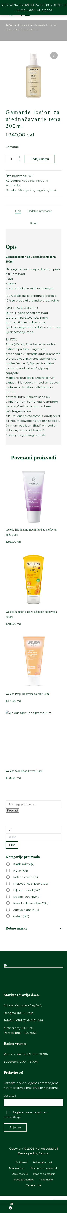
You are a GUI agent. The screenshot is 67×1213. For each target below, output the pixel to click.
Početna (11, 25)
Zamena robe (33, 1185)
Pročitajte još (33, 688)
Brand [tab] (33, 223)
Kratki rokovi (23, 864)
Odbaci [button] (47, 10)
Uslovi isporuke (20, 1173)
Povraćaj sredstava (24, 1179)
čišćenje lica (26, 190)
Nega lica (28, 180)
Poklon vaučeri (25, 877)
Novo (20, 870)
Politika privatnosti (42, 1162)
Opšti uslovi (21, 1162)
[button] (54, 55)
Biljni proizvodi (27, 890)
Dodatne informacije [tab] (40, 211)
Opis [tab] (18, 211)
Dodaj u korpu (40, 158)
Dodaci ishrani (26, 896)
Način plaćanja (16, 1167)
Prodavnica (25, 25)
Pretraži (12, 810)
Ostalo (21, 916)
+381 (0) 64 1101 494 (29, 1020)
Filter (12, 845)
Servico (44, 1153)
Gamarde (12, 147)
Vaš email (10, 1096)
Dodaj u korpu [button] (34, 523)
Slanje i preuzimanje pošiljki (44, 1167)
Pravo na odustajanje (44, 1173)
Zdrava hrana (26, 909)
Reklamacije (46, 1179)
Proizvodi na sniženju (30, 883)
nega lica (42, 190)
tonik (53, 190)
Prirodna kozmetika (30, 903)
